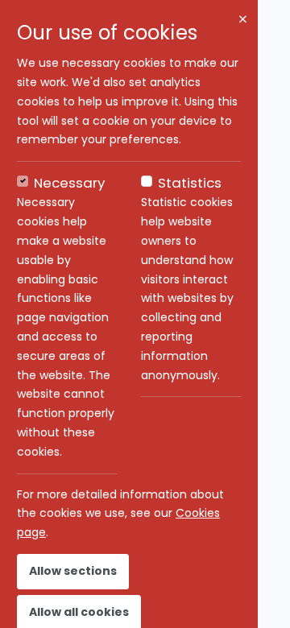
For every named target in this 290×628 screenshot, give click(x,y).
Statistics (190, 182)
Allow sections (73, 571)
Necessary (69, 182)
